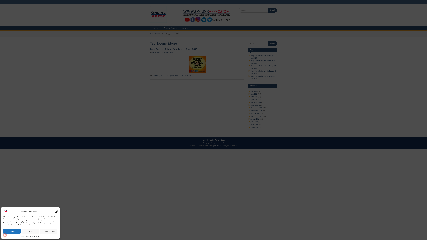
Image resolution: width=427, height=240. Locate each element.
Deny (30, 231)
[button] (56, 211)
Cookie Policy (25, 236)
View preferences (48, 231)
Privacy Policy (34, 236)
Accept (12, 231)
